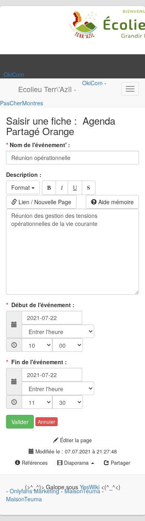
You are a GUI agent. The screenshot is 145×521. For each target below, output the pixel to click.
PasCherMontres (21, 103)
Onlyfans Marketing (35, 491)
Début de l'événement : (41, 305)
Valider (20, 422)
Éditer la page (75, 440)
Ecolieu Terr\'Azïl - (47, 89)
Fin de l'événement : (37, 362)
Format (21, 187)
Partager (119, 462)
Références (34, 462)
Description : (24, 174)
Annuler (46, 421)
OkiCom (14, 74)
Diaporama (76, 462)
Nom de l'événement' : (39, 145)
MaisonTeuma (83, 491)
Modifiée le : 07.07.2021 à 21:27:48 (75, 451)
